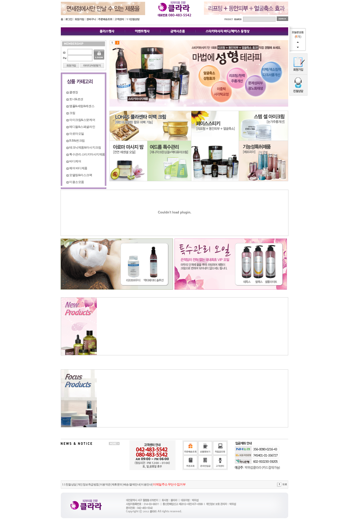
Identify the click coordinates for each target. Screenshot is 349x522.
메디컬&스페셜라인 (82, 127)
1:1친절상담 (69, 484)
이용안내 (146, 484)
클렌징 (73, 92)
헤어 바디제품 (78, 168)
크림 (72, 113)
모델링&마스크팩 (80, 175)
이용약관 (105, 484)
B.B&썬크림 (77, 140)
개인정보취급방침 (88, 484)
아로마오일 (76, 133)
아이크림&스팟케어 (82, 120)
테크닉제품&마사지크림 (85, 147)
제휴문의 (117, 484)
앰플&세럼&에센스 (81, 106)
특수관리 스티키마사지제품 (87, 154)
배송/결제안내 (131, 484)
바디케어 (75, 161)
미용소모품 (76, 182)
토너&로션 (76, 99)
